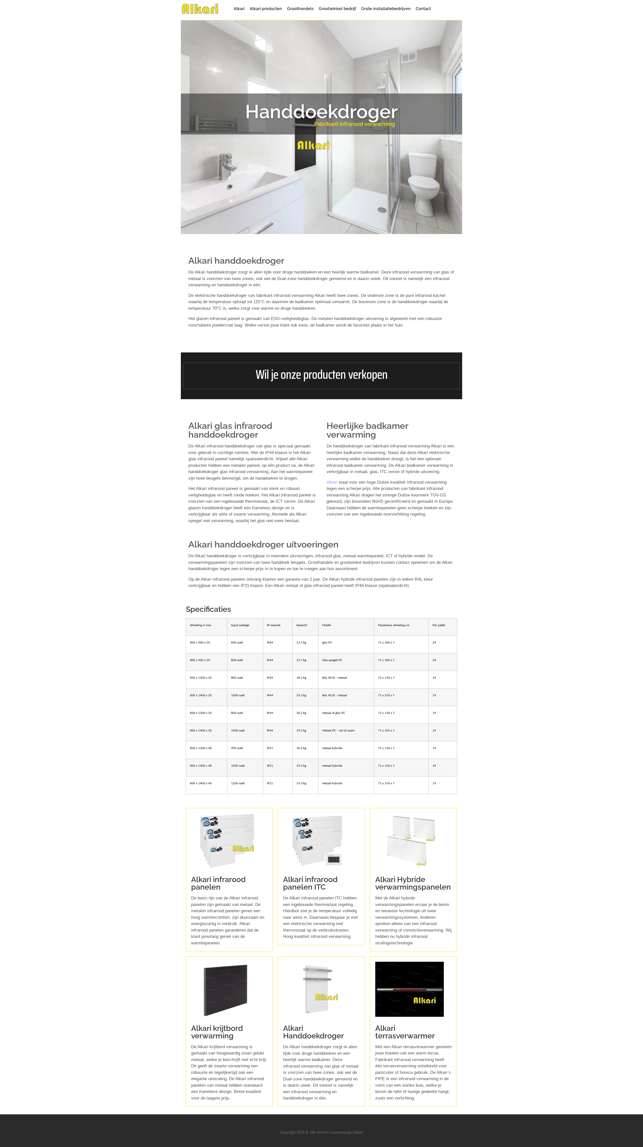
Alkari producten (266, 9)
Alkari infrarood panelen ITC (310, 883)
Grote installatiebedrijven (386, 9)
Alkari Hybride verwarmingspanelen (413, 883)
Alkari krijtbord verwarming (217, 1032)
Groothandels (300, 9)
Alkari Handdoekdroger (313, 1032)
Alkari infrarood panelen (218, 883)
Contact (423, 9)
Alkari (239, 9)
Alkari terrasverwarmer (405, 1032)
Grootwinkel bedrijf (337, 9)
